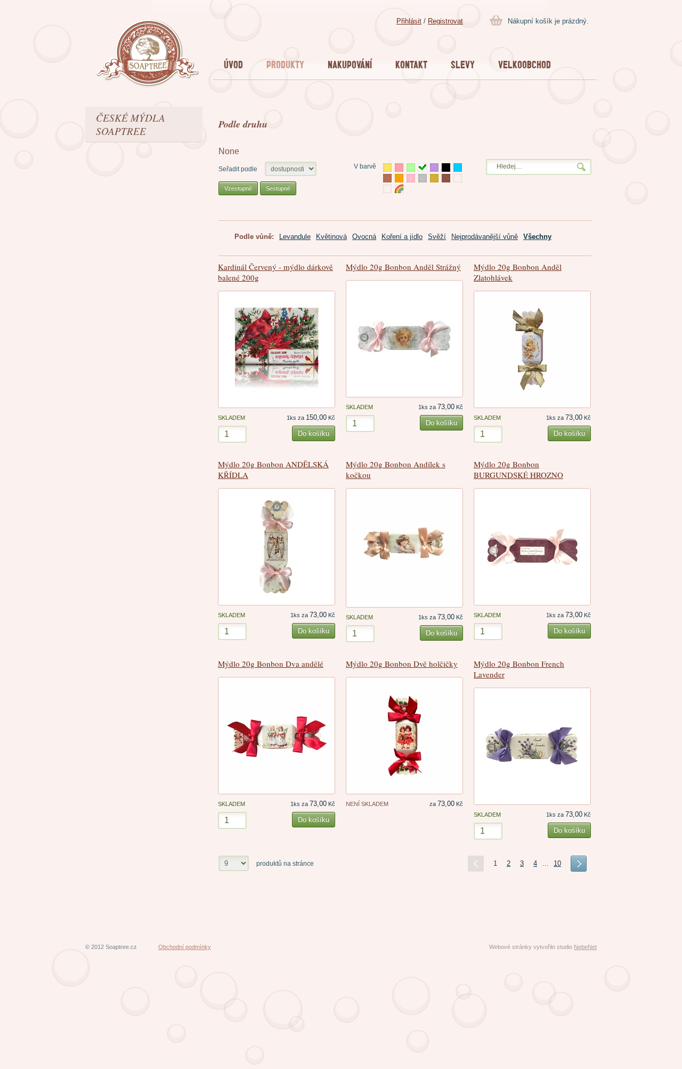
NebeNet (585, 947)
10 (557, 863)
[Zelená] (411, 167)
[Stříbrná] (422, 178)
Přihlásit (408, 21)
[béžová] (387, 189)
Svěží (437, 237)
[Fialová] (434, 167)
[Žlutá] (387, 167)
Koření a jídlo (402, 237)
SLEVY (463, 64)
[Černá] (446, 167)
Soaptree (148, 54)
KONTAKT (411, 64)
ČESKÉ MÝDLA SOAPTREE (130, 124)
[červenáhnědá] (446, 178)
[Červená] (399, 167)
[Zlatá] (434, 178)
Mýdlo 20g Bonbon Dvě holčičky (402, 663)
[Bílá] (422, 167)
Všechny (537, 237)
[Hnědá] (387, 178)
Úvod (233, 64)
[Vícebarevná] (399, 189)
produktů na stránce (285, 863)
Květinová (331, 237)
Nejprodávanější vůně (484, 237)
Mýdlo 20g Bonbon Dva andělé (270, 663)
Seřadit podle (237, 168)
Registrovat (445, 21)
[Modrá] (457, 167)
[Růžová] (411, 178)
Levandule (295, 237)
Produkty (285, 64)
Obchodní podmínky (184, 947)
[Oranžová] (399, 178)
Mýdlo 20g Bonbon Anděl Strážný (403, 266)
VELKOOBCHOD (524, 64)
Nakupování (350, 64)
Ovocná (364, 237)
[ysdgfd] (457, 178)
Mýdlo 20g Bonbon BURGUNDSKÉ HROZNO (518, 469)
